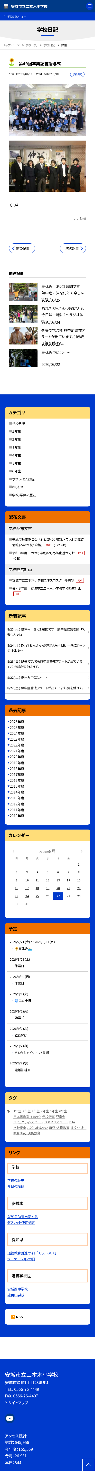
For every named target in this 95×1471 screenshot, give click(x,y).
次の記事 (72, 248)
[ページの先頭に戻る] (89, 1465)
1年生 (17, 1111)
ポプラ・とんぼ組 (23, 479)
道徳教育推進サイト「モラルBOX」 (31, 1253)
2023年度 (17, 739)
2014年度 (17, 792)
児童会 (60, 1116)
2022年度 (17, 745)
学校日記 (18, 423)
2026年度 (17, 721)
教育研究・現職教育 (26, 1133)
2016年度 (17, 780)
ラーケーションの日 (21, 1258)
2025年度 (17, 727)
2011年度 (17, 809)
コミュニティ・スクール (28, 1122)
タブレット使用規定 (21, 1222)
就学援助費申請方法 (22, 1216)
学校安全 (19, 1127)
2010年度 (17, 815)
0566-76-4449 (26, 1389)
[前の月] (13, 851)
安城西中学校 (17, 1289)
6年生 (63, 1111)
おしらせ (18, 487)
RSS (19, 1316)
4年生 (45, 1111)
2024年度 (17, 733)
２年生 (16, 439)
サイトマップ (18, 1402)
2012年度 (17, 804)
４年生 (16, 455)
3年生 (36, 1111)
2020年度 (17, 756)
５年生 (16, 463)
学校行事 (48, 1116)
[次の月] (81, 851)
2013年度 (17, 797)
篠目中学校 (15, 1294)
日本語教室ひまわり (27, 1116)
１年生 (16, 431)
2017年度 (17, 774)
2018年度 (17, 768)
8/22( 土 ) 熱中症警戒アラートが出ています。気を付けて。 (45, 688)
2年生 (27, 1111)
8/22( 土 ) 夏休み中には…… (27, 677)
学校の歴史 (15, 1180)
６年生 (16, 471)
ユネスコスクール (56, 1122)
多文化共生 (78, 1127)
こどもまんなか (37, 1127)
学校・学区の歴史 (24, 495)
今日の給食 (15, 1186)
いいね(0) (80, 218)
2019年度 (17, 762)
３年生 (16, 447)
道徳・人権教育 (59, 1127)
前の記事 (22, 248)
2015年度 (17, 786)
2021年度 (17, 750)
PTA (72, 1122)
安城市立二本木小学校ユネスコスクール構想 (47, 580)
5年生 (54, 1111)
